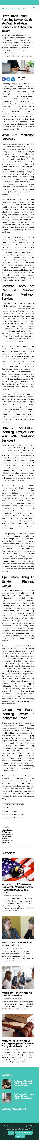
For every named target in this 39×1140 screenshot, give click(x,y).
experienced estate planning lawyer (14, 814)
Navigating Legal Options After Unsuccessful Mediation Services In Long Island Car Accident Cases (17, 888)
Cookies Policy (28, 1129)
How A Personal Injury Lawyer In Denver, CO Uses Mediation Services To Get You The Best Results (24, 1096)
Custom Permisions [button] (24, 1133)
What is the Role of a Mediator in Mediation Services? (17, 994)
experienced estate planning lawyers (14, 818)
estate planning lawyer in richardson (14, 804)
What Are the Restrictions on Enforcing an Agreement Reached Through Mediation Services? (18, 1043)
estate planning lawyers (10, 811)
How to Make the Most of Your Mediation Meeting (17, 943)
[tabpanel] (18, 67)
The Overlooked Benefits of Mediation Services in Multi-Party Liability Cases (23, 1083)
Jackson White (7, 56)
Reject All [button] (20, 1136)
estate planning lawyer (13, 445)
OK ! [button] (11, 1133)
